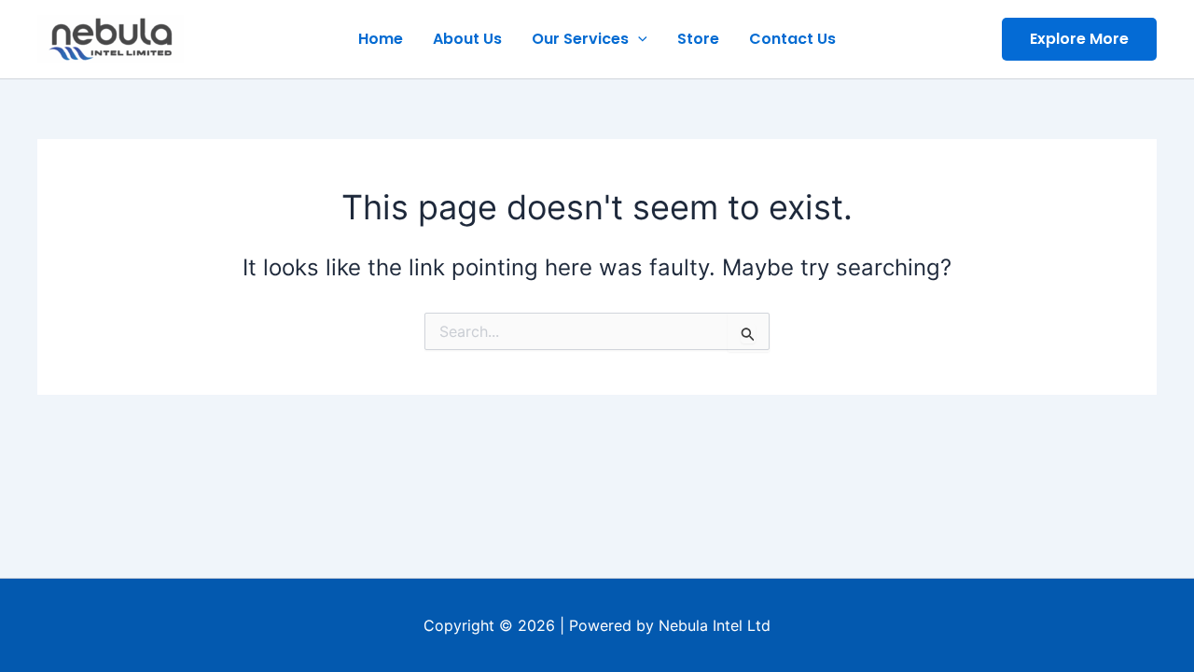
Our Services (580, 38)
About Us (467, 38)
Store (698, 38)
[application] (638, 39)
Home (380, 38)
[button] (1079, 39)
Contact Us (792, 38)
